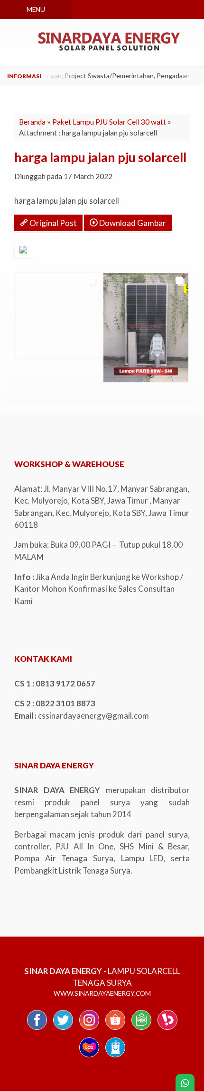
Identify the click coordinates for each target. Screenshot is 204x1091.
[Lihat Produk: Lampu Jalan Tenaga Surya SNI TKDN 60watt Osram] (111, 371)
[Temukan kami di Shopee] (115, 1029)
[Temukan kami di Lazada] (89, 1057)
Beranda (32, 121)
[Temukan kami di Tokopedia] (141, 1029)
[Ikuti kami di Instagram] (89, 1029)
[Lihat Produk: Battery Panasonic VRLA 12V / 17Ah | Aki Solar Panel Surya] (23, 346)
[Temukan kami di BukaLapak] (167, 1029)
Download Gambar (132, 223)
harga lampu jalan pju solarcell (100, 157)
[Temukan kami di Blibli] (115, 1057)
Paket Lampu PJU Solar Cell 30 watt (109, 121)
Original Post (52, 223)
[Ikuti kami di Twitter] (63, 1029)
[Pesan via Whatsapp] (129, 9)
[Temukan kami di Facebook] (37, 1029)
